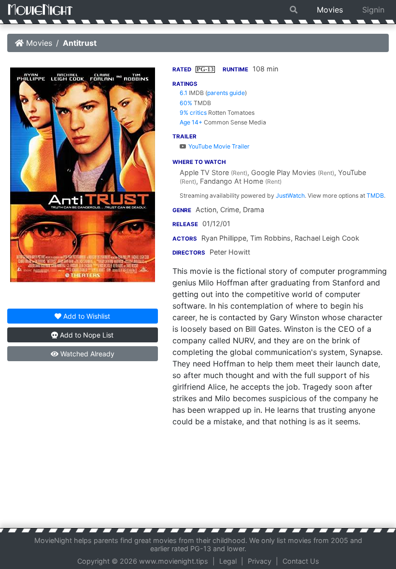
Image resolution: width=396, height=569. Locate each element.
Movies (330, 9)
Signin (373, 9)
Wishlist (86, 316)
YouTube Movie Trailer (218, 146)
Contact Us (301, 561)
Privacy (259, 561)
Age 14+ (191, 122)
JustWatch (290, 195)
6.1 (183, 92)
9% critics (193, 112)
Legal (228, 561)
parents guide (226, 92)
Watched (86, 354)
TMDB (375, 195)
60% (186, 103)
